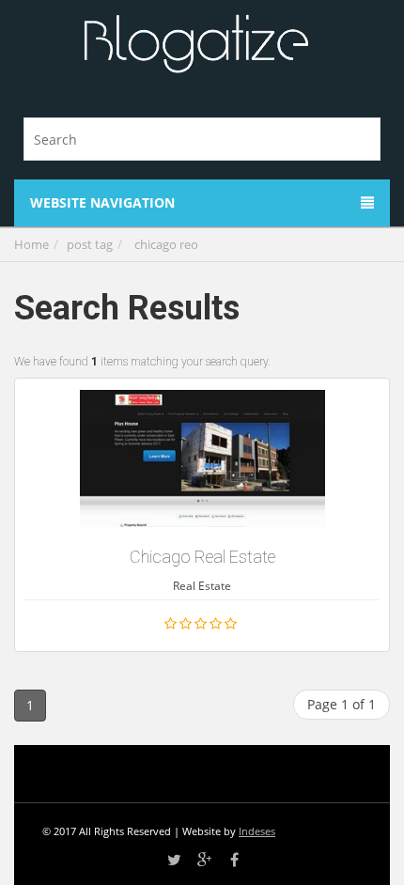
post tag (90, 244)
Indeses (257, 831)
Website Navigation (102, 202)
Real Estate (202, 586)
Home (31, 244)
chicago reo (166, 244)
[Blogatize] (195, 45)
